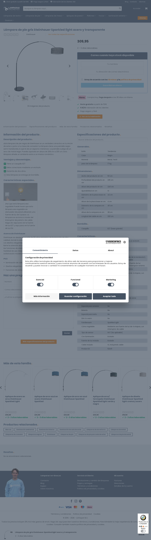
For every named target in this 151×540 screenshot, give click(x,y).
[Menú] (147, 515)
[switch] (143, 531)
